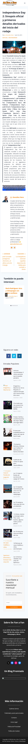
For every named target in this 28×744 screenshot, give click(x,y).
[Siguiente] (22, 295)
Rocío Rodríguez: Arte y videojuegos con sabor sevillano (14, 290)
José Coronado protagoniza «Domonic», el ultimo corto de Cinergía (7, 259)
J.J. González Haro (9, 35)
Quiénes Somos (14, 709)
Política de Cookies (14, 731)
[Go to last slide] (6, 295)
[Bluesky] (19, 662)
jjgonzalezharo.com (16, 244)
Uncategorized (13, 37)
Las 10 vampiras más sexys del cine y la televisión (18, 504)
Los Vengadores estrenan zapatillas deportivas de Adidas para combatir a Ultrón (21, 261)
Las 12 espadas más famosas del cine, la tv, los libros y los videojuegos (18, 490)
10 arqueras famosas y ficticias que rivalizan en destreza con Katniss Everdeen (18, 448)
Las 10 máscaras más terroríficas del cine (18, 533)
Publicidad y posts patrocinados (14, 713)
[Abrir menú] (24, 3)
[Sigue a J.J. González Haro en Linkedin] (14, 247)
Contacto (14, 718)
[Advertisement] (14, 330)
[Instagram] (19, 356)
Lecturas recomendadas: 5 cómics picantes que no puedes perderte (18, 374)
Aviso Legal (14, 722)
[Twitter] (14, 356)
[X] (8, 662)
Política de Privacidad (14, 726)
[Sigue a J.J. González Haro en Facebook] (11, 247)
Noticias (4, 37)
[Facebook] (12, 662)
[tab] (10, 305)
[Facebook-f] (8, 356)
